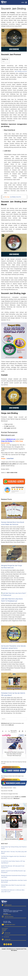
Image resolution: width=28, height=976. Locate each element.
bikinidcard (9, 439)
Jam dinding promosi (21, 71)
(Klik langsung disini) (7, 914)
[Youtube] (6, 944)
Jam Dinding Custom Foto (15, 197)
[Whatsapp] (11, 944)
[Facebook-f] (4, 944)
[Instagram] (9, 944)
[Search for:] (14, 718)
